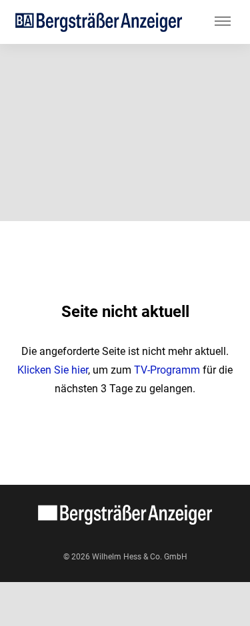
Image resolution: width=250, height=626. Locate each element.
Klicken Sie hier (52, 370)
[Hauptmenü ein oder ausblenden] (223, 22)
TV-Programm (167, 370)
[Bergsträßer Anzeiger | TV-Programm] (98, 21)
